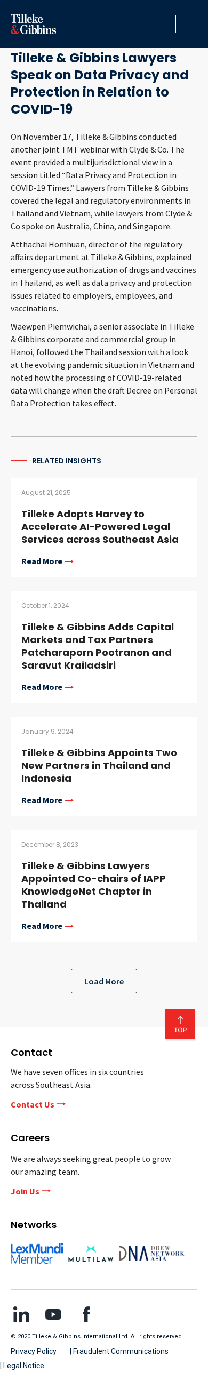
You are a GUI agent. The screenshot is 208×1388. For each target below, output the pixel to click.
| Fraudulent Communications (119, 1351)
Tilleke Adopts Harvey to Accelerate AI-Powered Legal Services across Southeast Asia (100, 526)
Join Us (25, 1191)
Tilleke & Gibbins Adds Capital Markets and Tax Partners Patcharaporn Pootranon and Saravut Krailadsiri (97, 646)
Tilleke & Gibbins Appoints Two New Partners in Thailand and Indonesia (99, 765)
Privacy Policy (34, 1351)
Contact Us (32, 1104)
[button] (164, 24)
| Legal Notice (22, 1365)
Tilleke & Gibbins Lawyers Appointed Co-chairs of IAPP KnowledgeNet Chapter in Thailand (93, 885)
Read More (41, 561)
